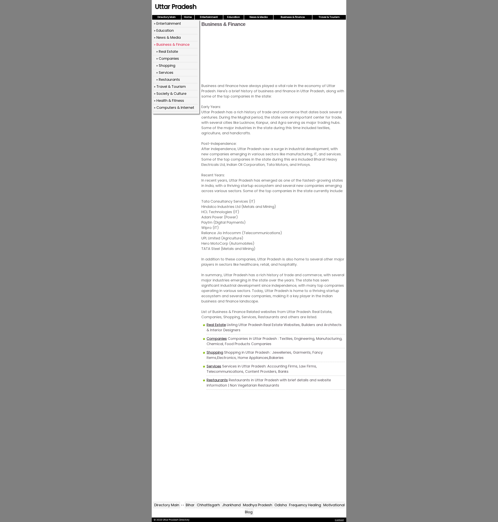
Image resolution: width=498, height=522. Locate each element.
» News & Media (167, 37)
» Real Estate (167, 51)
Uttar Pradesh (175, 6)
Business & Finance (293, 17)
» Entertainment (167, 23)
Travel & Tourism (329, 17)
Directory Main (167, 17)
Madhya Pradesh (257, 505)
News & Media (259, 17)
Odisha (280, 505)
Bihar (190, 505)
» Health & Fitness (169, 100)
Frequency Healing (305, 505)
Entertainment (209, 17)
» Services (164, 72)
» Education (164, 30)
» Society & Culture (170, 93)
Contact (339, 519)
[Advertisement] (273, 55)
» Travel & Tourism (170, 86)
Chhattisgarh (208, 505)
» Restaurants (168, 79)
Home (188, 17)
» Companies (167, 58)
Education (233, 17)
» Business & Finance (171, 44)
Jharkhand (231, 505)
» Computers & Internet (174, 107)
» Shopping (165, 65)
